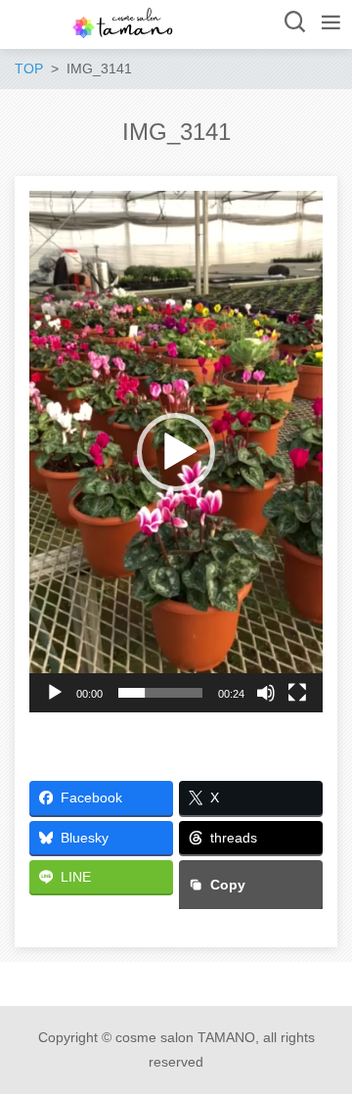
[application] (176, 451)
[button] (176, 452)
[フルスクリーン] (297, 693)
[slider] (160, 693)
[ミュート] (266, 693)
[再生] (55, 693)
